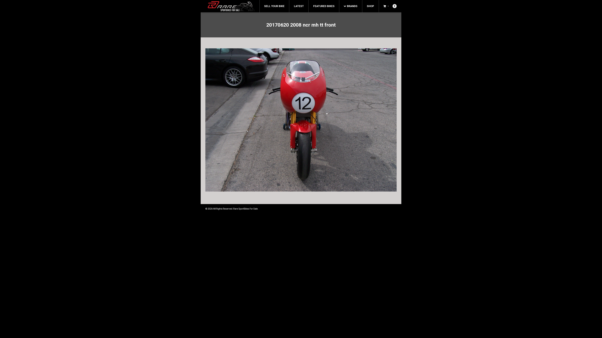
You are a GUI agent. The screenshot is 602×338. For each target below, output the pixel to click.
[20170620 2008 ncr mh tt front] (301, 120)
